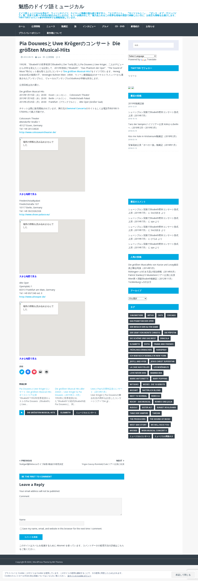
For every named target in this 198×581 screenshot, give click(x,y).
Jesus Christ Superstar (162, 361)
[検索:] (153, 45)
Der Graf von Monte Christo (145, 332)
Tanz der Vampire (139, 413)
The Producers (137, 419)
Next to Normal (138, 396)
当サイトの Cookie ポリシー (79, 575)
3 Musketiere (136, 315)
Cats (160, 315)
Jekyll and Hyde (138, 361)
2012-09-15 (28, 57)
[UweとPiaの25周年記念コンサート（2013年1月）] (108, 395)
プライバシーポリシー (29, 32)
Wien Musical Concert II (154, 430)
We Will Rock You (160, 424)
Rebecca (155, 396)
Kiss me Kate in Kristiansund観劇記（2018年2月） (153, 136)
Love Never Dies (138, 373)
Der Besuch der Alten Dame (144, 327)
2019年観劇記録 (136, 103)
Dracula (164, 338)
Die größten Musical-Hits (77, 71)
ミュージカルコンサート (86, 412)
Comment (24, 496)
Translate (151, 59)
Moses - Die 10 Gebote (154, 384)
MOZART (134, 390)
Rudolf (134, 407)
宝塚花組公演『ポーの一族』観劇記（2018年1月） (153, 144)
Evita (147, 344)
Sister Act (147, 407)
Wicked (133, 430)
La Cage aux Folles (139, 367)
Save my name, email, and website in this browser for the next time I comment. (62, 528)
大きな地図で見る (28, 194)
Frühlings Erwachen (141, 350)
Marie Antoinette (139, 378)
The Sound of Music (160, 419)
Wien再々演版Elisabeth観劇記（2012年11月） (150, 278)
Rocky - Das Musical (140, 401)
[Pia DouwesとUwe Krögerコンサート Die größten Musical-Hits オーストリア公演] (37, 396)
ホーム (22, 26)
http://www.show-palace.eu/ (34, 214)
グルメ (105, 26)
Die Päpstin (170, 332)
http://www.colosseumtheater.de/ (37, 132)
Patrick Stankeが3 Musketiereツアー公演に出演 (151, 275)
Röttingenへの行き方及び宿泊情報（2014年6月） (152, 271)
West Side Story (138, 424)
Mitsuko (134, 384)
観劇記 (64, 26)
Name (22, 519)
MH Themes (57, 562)
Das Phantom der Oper (142, 321)
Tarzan (156, 413)
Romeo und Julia (163, 401)
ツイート (132, 75)
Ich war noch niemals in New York (148, 355)
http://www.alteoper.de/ (32, 296)
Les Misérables (161, 367)
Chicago (171, 315)
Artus (150, 315)
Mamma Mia (156, 373)
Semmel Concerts (76, 108)
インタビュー (89, 26)
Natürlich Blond (151, 390)
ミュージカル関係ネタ (164, 436)
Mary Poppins (160, 378)
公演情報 (35, 26)
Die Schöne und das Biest (143, 338)
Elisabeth (65, 412)
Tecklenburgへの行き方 (139, 282)
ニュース (50, 26)
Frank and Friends (163, 344)
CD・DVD (120, 26)
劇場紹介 (135, 26)
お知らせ (150, 26)
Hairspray (161, 350)
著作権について (54, 32)
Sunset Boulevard (166, 407)
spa (39, 57)
